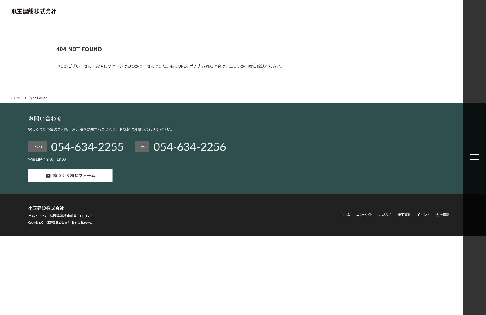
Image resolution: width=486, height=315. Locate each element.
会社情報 (442, 214)
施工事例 (404, 214)
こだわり (385, 214)
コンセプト (364, 214)
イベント (423, 214)
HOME (16, 97)
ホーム (345, 214)
